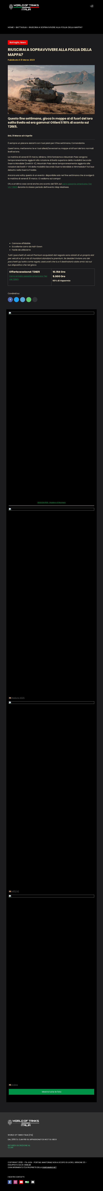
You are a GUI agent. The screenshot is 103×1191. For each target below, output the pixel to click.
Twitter (16, 299)
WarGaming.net (49, 1167)
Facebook (10, 299)
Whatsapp (28, 299)
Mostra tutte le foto (51, 1091)
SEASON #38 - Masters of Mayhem (51, 502)
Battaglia (14, 42)
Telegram (22, 299)
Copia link (34, 299)
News (23, 42)
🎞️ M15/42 (14, 891)
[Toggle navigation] (92, 6)
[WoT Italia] (24, 7)
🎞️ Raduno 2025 (16, 697)
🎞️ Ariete (13, 1084)
